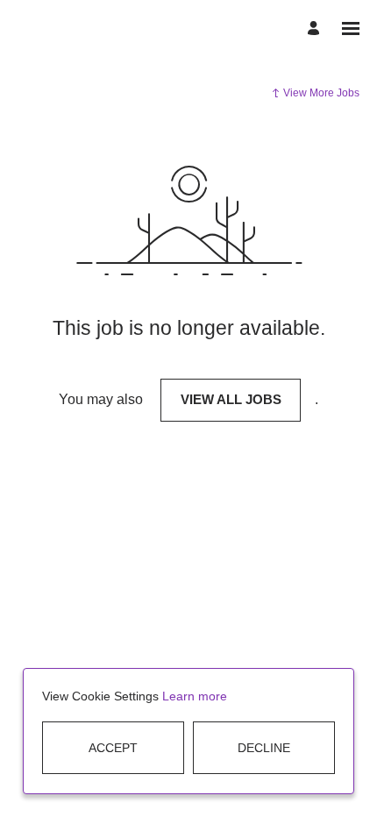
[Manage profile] (316, 28)
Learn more (194, 696)
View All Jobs (231, 399)
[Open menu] (351, 28)
